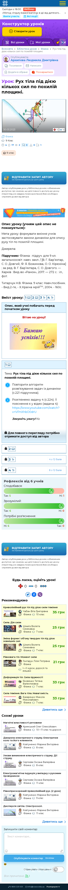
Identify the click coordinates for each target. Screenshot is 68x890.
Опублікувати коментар (34, 858)
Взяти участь (11, 16)
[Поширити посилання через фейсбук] (34, 594)
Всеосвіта (7, 48)
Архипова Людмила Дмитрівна (34, 60)
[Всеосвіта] (5, 3)
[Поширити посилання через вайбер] (40, 594)
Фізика (44, 48)
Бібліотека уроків (27, 48)
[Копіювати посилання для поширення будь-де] (28, 594)
